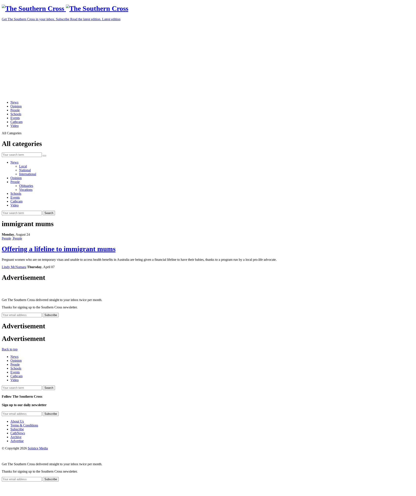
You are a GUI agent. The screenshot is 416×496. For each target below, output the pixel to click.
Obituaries (26, 186)
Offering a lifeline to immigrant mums (58, 249)
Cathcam (16, 122)
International (27, 174)
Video (14, 126)
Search (48, 213)
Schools (15, 114)
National (25, 170)
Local (23, 166)
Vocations (25, 189)
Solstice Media (38, 448)
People (15, 110)
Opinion (16, 106)
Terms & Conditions (24, 425)
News (14, 102)
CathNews (17, 433)
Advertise (17, 441)
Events (15, 118)
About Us (17, 421)
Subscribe (17, 429)
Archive (15, 437)
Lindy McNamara (14, 267)
